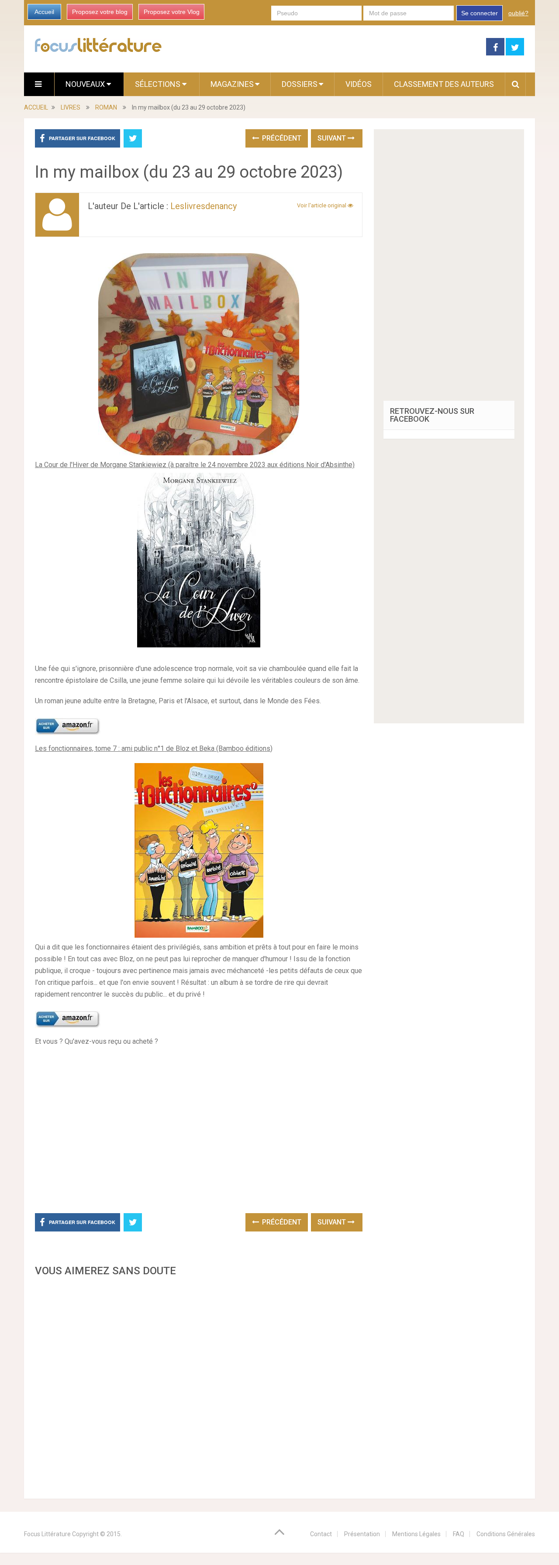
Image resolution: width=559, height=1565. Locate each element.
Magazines (232, 84)
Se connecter (479, 13)
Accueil (44, 11)
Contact (321, 1534)
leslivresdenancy (203, 206)
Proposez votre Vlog (172, 11)
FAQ (458, 1534)
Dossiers (299, 84)
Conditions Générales (505, 1534)
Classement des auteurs (444, 84)
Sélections (158, 84)
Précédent (280, 138)
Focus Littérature (47, 1534)
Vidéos (358, 84)
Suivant (332, 138)
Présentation (362, 1534)
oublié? (518, 13)
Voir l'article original (322, 205)
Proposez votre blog (100, 11)
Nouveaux (86, 84)
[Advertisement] (198, 1385)
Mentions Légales (416, 1534)
